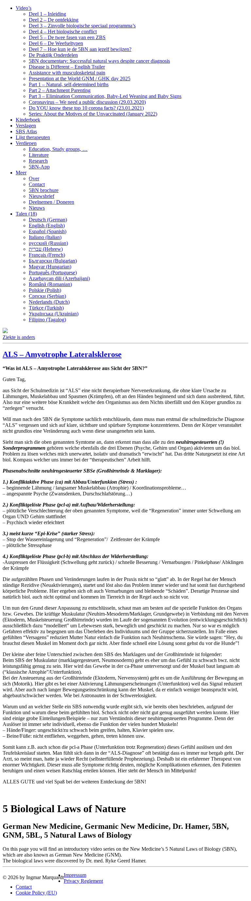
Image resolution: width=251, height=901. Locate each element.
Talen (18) (26, 214)
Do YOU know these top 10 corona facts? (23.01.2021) (86, 108)
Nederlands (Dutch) (49, 302)
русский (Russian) (48, 243)
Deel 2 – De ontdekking (53, 20)
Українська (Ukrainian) (53, 313)
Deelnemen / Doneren (51, 202)
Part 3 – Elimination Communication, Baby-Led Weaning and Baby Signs (105, 96)
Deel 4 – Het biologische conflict (63, 31)
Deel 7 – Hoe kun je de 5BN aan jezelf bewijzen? (80, 49)
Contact (37, 184)
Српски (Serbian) (47, 296)
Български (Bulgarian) (53, 261)
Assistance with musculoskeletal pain (67, 72)
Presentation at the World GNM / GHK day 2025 (79, 78)
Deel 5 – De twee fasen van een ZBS (67, 37)
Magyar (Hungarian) (50, 266)
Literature (39, 155)
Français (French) (47, 255)
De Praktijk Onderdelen (53, 55)
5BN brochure (44, 190)
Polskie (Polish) (45, 290)
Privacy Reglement (83, 881)
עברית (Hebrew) (46, 249)
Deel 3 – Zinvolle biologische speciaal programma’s (82, 25)
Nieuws (37, 208)
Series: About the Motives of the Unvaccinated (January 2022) (93, 114)
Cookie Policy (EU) (36, 892)
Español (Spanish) (47, 231)
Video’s (23, 8)
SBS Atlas (26, 131)
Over (34, 178)
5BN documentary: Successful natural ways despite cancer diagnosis (99, 61)
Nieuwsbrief (41, 196)
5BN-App (39, 166)
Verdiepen (26, 143)
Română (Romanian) (50, 284)
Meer (21, 172)
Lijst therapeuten (33, 137)
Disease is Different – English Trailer (67, 67)
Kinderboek (28, 119)
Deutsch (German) (48, 219)
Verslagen (26, 125)
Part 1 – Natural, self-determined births (69, 84)
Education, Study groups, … (58, 149)
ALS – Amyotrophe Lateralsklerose (62, 354)
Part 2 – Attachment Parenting (60, 90)
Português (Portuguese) (53, 272)
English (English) (47, 225)
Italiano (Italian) (45, 237)
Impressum (75, 875)
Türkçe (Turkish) (46, 308)
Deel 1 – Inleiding (47, 14)
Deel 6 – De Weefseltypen (56, 43)
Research (38, 161)
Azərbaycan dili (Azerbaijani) (59, 278)
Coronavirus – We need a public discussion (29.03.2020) (87, 102)
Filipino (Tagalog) (47, 319)
